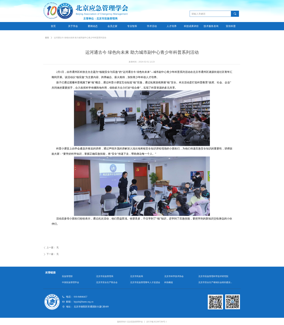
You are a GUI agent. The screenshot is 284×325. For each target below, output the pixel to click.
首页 (47, 37)
